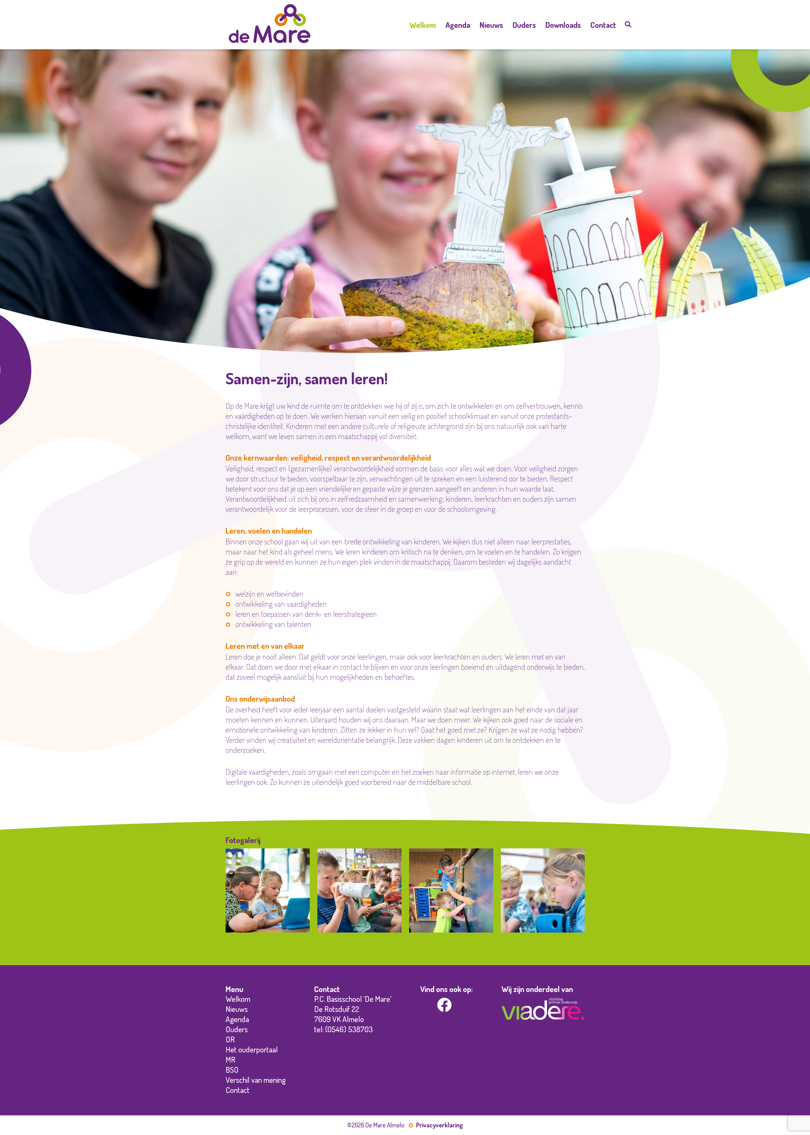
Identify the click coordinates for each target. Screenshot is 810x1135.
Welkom (422, 25)
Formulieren (524, 123)
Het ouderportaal (524, 85)
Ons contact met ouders (524, 46)
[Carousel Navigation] (405, 939)
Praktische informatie (524, 37)
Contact (603, 25)
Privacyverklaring (439, 1125)
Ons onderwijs (423, 56)
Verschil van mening (524, 113)
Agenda (458, 25)
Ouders (524, 25)
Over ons (422, 37)
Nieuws (491, 25)
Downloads (563, 25)
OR (524, 75)
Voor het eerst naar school (524, 56)
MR (524, 94)
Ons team (422, 46)
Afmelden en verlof (524, 65)
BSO (524, 104)
